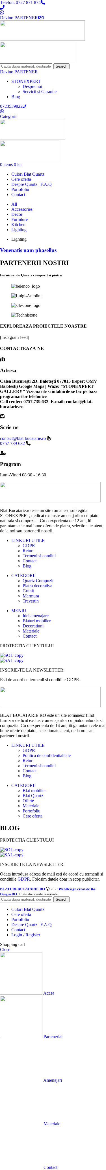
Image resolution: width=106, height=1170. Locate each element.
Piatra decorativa (37, 585)
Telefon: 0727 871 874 (20, 2)
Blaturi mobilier (37, 620)
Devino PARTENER (19, 17)
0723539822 (11, 106)
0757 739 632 (12, 443)
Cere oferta (32, 816)
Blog (27, 566)
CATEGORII (23, 575)
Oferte (28, 800)
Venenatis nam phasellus (28, 250)
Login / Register (25, 934)
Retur (28, 550)
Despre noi (32, 86)
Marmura (31, 595)
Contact (29, 560)
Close (5, 949)
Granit (28, 590)
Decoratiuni (33, 625)
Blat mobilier (34, 790)
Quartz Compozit (38, 580)
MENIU (18, 610)
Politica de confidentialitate (47, 755)
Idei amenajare (36, 615)
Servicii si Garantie (40, 91)
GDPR (29, 545)
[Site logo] (42, 39)
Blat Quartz (33, 795)
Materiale (31, 631)
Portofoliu (31, 810)
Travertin (31, 601)
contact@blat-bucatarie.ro (23, 438)
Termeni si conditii (39, 555)
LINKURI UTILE (28, 540)
